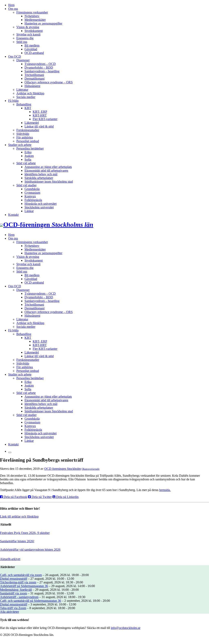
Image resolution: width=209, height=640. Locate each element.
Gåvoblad (30, 49)
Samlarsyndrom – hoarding (41, 71)
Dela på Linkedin (67, 497)
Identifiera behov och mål (40, 174)
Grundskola (32, 189)
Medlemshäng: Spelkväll (16, 589)
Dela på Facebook (15, 497)
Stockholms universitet (39, 207)
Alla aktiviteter (9, 611)
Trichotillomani (34, 75)
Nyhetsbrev (31, 16)
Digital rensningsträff (13, 578)
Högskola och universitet (40, 203)
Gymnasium (32, 192)
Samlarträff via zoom (13, 593)
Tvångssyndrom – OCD (40, 64)
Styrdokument (33, 30)
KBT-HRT (40, 115)
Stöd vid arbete (26, 163)
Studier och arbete (19, 145)
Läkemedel (31, 122)
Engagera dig (24, 38)
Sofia (27, 159)
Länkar (29, 211)
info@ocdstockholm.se (125, 628)
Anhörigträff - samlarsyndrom (19, 597)
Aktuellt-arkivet (10, 559)
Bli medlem (31, 45)
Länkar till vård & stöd (39, 126)
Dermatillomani (34, 78)
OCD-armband (34, 53)
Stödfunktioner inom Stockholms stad (48, 181)
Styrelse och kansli (28, 34)
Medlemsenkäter (35, 19)
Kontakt (13, 214)
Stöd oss (21, 42)
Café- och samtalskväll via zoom (21, 575)
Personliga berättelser (30, 148)
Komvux (30, 196)
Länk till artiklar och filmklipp (19, 516)
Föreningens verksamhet (32, 12)
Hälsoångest (32, 86)
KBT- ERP (40, 111)
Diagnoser (23, 60)
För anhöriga (24, 137)
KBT (27, 108)
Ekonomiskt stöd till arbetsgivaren (46, 170)
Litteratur (22, 89)
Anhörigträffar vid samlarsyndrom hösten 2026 (30, 549)
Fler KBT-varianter (45, 119)
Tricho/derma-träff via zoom (18, 582)
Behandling (23, 104)
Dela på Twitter (41, 497)
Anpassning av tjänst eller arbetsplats (48, 167)
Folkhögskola (33, 200)
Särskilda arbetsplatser (38, 178)
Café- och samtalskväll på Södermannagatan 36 (30, 600)
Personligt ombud (27, 141)
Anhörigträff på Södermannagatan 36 (24, 586)
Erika (27, 152)
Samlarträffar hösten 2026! (17, 541)
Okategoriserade (91, 468)
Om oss (13, 8)
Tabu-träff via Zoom (13, 608)
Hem (11, 5)
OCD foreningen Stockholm (62, 468)
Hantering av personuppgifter (43, 23)
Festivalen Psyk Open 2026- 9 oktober (25, 533)
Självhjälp (22, 133)
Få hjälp (13, 100)
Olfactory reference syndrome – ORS (48, 82)
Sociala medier (25, 97)
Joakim (29, 156)
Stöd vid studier (26, 185)
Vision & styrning (27, 27)
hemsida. (165, 490)
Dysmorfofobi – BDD (38, 67)
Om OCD (14, 56)
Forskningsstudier (27, 130)
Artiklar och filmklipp (30, 93)
